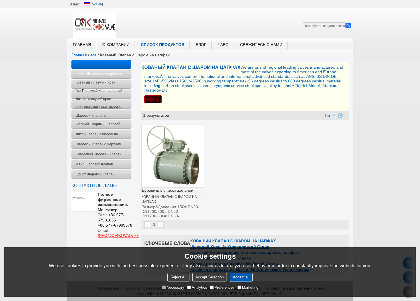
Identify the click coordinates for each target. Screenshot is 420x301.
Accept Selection (209, 277)
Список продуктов (162, 44)
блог (201, 44)
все (93, 55)
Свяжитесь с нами (261, 44)
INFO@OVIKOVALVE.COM (122, 235)
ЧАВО (223, 44)
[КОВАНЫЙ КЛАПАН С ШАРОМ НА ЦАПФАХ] (172, 156)
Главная (82, 44)
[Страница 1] (147, 224)
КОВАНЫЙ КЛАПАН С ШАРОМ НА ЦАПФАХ (233, 241)
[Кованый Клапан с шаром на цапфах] (245, 99)
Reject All (178, 277)
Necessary (175, 287)
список (334, 115)
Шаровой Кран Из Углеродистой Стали (229, 246)
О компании (115, 44)
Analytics (199, 287)
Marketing (250, 287)
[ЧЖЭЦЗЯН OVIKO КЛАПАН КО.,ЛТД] (94, 25)
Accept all (241, 277)
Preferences (225, 287)
